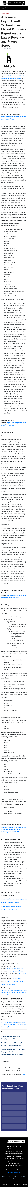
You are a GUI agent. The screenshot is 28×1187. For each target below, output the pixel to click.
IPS (18, 1024)
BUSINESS (8, 982)
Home (4, 1176)
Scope (9, 984)
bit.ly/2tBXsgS (21, 973)
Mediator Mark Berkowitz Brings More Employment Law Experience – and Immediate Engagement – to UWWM (13, 1052)
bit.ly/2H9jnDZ (16, 978)
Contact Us (16, 1176)
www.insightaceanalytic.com (16, 971)
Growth (21, 982)
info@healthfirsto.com (14, 1172)
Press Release (5, 13)
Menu (7, 8)
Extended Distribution (11, 1022)
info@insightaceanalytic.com (14, 968)
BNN (2, 1022)
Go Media (22, 1022)
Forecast (15, 982)
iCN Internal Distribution (8, 1024)
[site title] (14, 1141)
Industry (3, 984)
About (9, 1176)
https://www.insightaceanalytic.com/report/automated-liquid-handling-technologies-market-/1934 (14, 829)
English (10, 1027)
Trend (13, 984)
